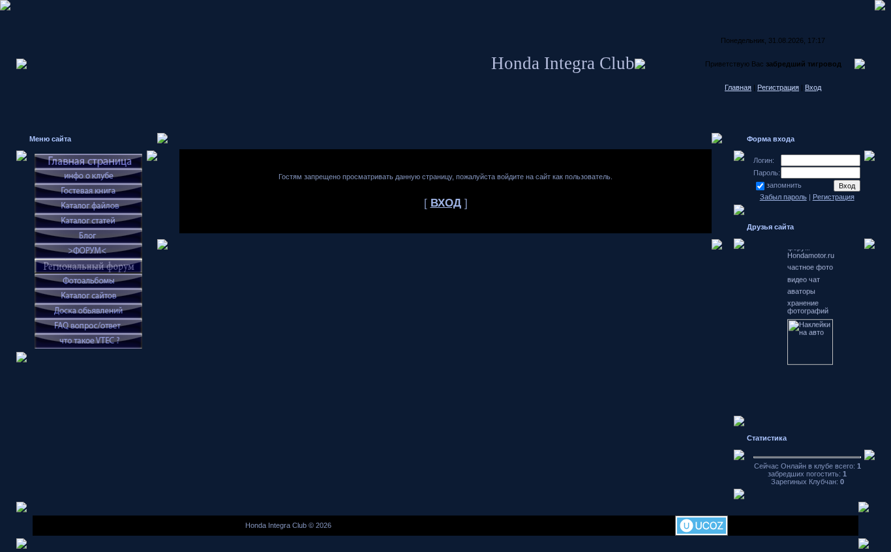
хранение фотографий (807, 299)
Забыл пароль (783, 197)
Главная (738, 87)
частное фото (810, 259)
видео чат (803, 272)
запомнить (784, 185)
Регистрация (778, 87)
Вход (813, 87)
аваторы (801, 283)
